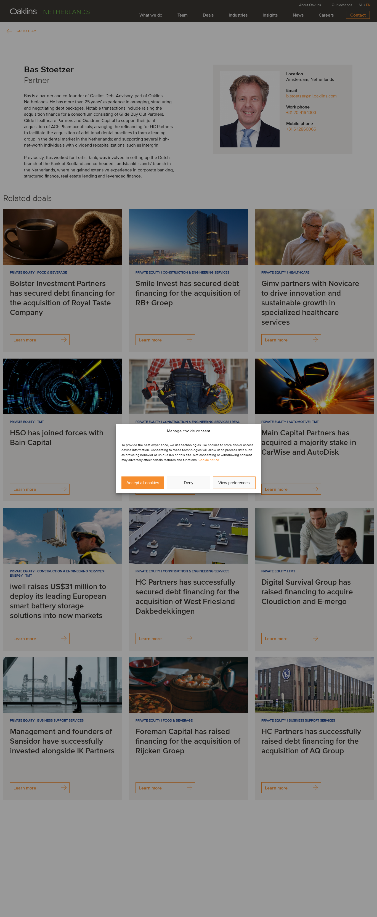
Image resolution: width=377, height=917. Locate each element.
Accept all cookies (142, 482)
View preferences (234, 482)
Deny (188, 482)
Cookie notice (208, 460)
